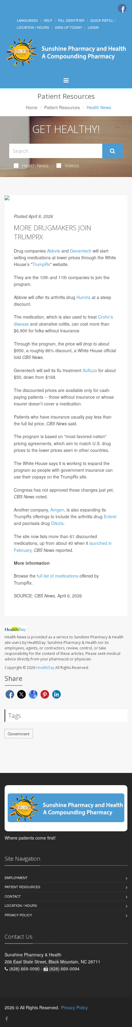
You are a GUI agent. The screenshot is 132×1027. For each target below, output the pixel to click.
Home (31, 107)
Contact (13, 896)
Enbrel (110, 516)
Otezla (57, 523)
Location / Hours (33, 27)
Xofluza (90, 370)
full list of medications (57, 576)
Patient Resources (62, 107)
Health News (35, 165)
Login (93, 27)
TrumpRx (41, 264)
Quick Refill (101, 20)
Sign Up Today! (68, 27)
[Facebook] (122, 8)
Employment (16, 877)
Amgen (57, 510)
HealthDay (45, 667)
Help (48, 20)
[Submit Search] (112, 151)
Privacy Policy (18, 914)
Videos (72, 165)
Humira (83, 297)
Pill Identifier (71, 20)
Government (18, 734)
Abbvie (53, 251)
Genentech (80, 251)
